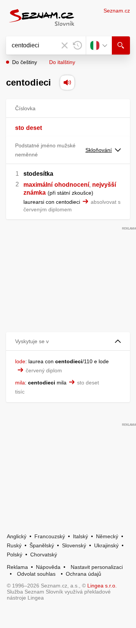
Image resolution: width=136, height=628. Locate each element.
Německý (107, 536)
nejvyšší (104, 184)
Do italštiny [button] (62, 62)
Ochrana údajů (83, 574)
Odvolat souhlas (36, 574)
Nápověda (48, 567)
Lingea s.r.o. (102, 586)
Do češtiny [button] (24, 62)
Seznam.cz (117, 11)
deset (34, 128)
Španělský (41, 545)
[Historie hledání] (77, 45)
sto (19, 128)
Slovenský (74, 545)
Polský (14, 554)
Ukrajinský (106, 545)
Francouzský (49, 536)
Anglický (16, 536)
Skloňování (98, 150)
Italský (80, 536)
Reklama (17, 567)
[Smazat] (64, 45)
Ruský (14, 545)
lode (20, 361)
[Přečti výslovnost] (67, 82)
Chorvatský (43, 554)
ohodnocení (71, 184)
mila (20, 383)
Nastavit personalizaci (97, 567)
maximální (38, 184)
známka (34, 192)
